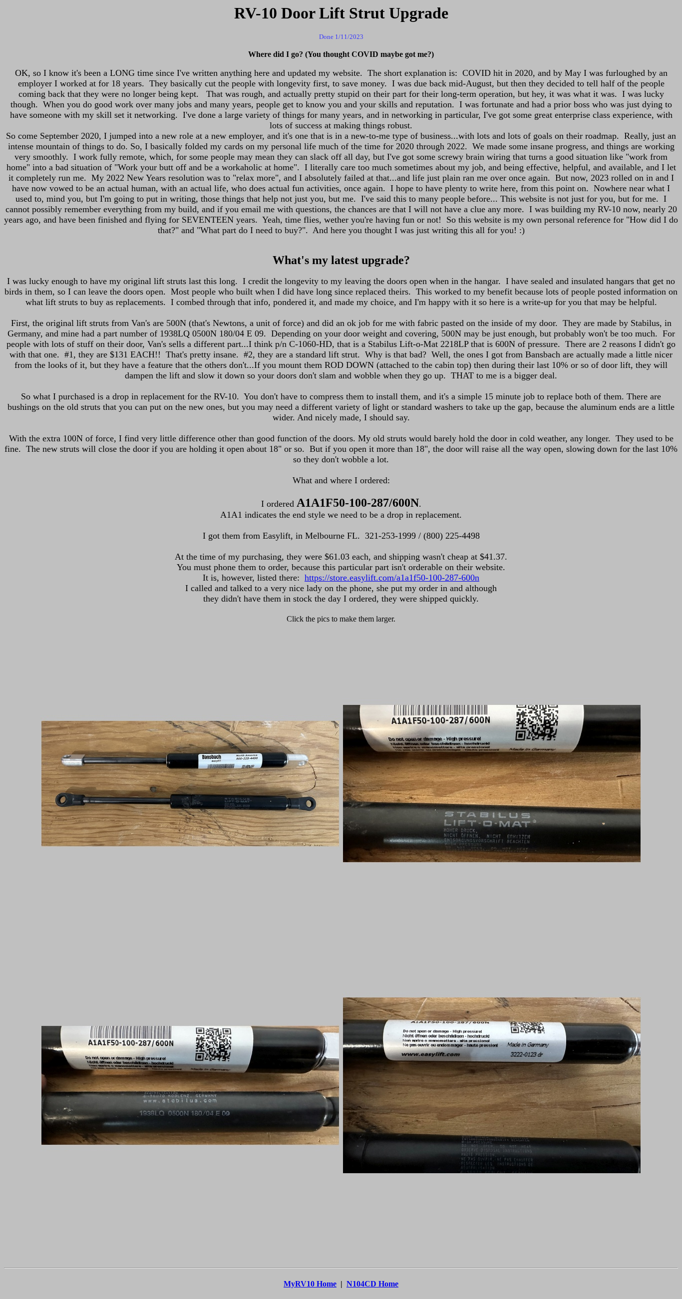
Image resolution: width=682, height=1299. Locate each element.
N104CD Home (372, 1284)
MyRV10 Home (310, 1284)
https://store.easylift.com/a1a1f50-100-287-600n (392, 578)
